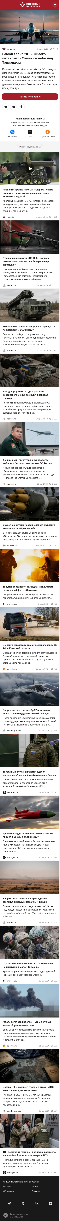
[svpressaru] (4, 603)
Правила (36, 1191)
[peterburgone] (4, 857)
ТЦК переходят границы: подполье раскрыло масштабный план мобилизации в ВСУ (29, 1154)
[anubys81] (4, 216)
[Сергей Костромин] (4, 285)
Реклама (7, 1186)
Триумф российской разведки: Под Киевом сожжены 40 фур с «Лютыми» (28, 588)
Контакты (36, 1186)
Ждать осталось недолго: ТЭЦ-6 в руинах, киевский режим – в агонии (27, 1024)
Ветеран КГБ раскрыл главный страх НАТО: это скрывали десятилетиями (28, 1089)
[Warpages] (4, 792)
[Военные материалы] (30, 5)
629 (55, 792)
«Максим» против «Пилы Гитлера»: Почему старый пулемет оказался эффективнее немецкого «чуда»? (28, 193)
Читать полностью (30, 97)
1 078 (54, 484)
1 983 (54, 350)
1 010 (54, 545)
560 (55, 1172)
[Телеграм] (9, 1203)
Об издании (8, 1191)
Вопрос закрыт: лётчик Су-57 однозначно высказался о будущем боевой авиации (27, 712)
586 (55, 1046)
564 (55, 1111)
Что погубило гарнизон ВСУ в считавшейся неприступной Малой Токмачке (28, 965)
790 (55, 604)
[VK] (37, 1203)
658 (55, 730)
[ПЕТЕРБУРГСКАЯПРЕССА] (4, 1110)
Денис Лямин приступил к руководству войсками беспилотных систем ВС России (27, 462)
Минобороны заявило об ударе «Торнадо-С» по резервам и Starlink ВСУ (29, 328)
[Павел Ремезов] (4, 418)
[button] (5, 107)
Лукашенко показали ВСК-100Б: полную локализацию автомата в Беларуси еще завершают (26, 261)
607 (55, 922)
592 (55, 981)
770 (55, 669)
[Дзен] (51, 1203)
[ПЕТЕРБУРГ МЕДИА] (4, 730)
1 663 (54, 419)
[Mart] (4, 49)
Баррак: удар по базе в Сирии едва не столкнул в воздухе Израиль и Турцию (25, 900)
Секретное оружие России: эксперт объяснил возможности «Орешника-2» (29, 527)
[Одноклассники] (23, 1203)
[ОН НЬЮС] (4, 545)
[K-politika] (4, 668)
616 (55, 857)
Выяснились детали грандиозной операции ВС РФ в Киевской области (30, 647)
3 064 (54, 285)
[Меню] (5, 5)
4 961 (54, 217)
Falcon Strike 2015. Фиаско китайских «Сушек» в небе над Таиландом (27, 58)
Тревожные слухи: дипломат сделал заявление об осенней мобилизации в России (29, 773)
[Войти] (55, 5)
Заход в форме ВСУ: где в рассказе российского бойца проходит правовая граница (25, 395)
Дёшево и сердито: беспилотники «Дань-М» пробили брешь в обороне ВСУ (28, 835)
